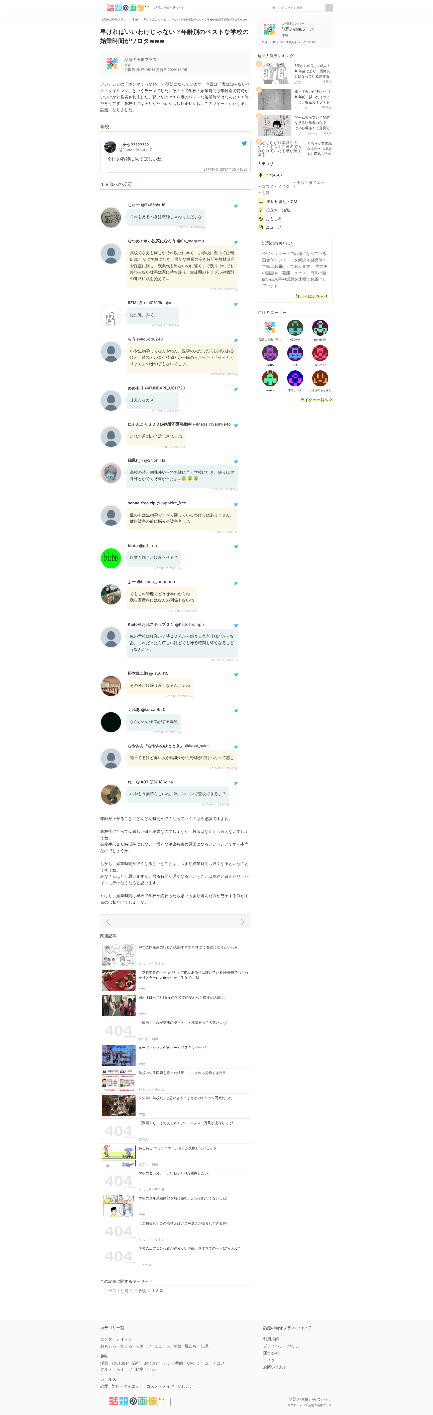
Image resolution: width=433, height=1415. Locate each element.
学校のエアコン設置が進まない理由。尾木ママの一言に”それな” (189, 1248)
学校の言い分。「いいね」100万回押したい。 (175, 1173)
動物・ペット (147, 1369)
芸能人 (143, 1139)
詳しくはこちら (310, 296)
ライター (271, 1360)
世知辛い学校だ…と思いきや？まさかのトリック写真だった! (186, 1098)
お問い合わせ (275, 1367)
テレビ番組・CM (282, 201)
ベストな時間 (121, 1291)
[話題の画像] (125, 8)
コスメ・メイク (276, 186)
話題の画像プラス (141, 59)
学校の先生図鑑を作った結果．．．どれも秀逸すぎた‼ (182, 1072)
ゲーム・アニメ (211, 1363)
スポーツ (143, 1346)
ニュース (145, 1265)
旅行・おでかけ (146, 1363)
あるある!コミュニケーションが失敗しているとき (178, 1148)
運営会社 (271, 1353)
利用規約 (271, 1338)
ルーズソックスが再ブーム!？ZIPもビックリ (173, 1047)
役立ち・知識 (148, 1039)
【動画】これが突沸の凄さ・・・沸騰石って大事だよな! (183, 1022)
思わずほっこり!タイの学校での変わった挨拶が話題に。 (183, 997)
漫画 (104, 1363)
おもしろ (274, 218)
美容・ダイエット (309, 184)
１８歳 (157, 1291)
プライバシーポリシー (283, 1346)
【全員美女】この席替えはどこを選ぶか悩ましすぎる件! (183, 1223)
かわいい (274, 174)
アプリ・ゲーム (305, 134)
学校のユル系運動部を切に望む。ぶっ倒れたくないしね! (183, 1198)
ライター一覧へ (314, 400)
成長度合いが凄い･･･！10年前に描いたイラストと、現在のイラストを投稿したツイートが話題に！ (312, 101)
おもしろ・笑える (152, 964)
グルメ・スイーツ (116, 1369)
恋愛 (297, 82)
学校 (142, 989)
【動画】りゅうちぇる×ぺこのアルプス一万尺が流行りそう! (186, 1123)
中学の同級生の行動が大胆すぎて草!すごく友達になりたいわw (188, 947)
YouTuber (120, 1363)
